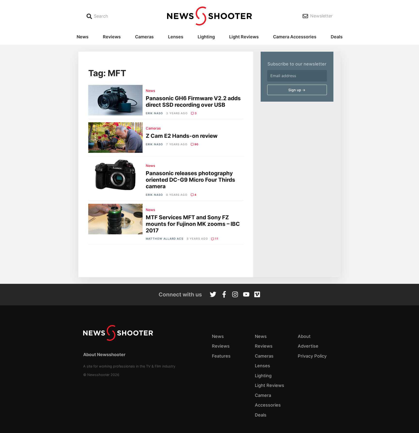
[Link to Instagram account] (235, 295)
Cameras (144, 36)
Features (221, 356)
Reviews (112, 36)
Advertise (308, 346)
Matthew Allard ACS (164, 238)
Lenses (175, 36)
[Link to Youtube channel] (246, 295)
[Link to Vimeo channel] (257, 295)
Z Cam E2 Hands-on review (182, 135)
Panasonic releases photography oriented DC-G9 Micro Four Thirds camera (190, 179)
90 (196, 144)
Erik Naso (154, 113)
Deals (337, 36)
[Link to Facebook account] (224, 295)
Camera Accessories (294, 36)
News (83, 36)
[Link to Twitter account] (213, 295)
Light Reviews (244, 36)
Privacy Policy (312, 356)
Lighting (206, 36)
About (304, 336)
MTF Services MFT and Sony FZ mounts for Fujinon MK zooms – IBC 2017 (193, 224)
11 (216, 238)
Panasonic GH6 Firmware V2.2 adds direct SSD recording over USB (193, 101)
